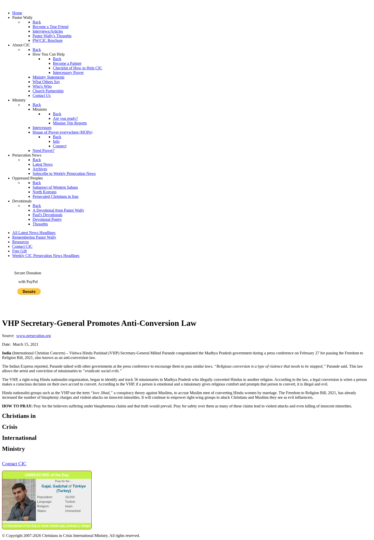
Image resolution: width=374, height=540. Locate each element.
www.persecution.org (33, 335)
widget (86, 525)
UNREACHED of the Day (47, 475)
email (44, 525)
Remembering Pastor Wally (34, 237)
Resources (20, 242)
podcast (71, 525)
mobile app (57, 525)
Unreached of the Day (22, 525)
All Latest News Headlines (33, 232)
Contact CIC (22, 246)
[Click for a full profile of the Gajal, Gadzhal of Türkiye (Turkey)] (19, 520)
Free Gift (19, 251)
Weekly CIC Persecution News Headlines (45, 255)
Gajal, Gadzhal (54, 486)
